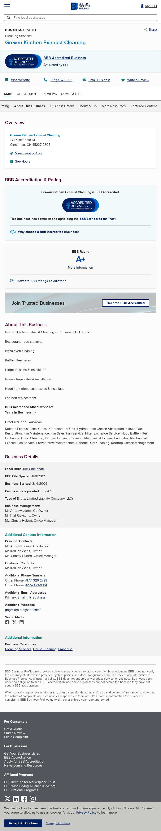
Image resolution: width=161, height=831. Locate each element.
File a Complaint (16, 736)
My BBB (151, 6)
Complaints (71, 94)
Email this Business (31, 597)
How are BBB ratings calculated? (41, 280)
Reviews (50, 94)
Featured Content (144, 106)
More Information (80, 267)
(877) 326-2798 (36, 580)
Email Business (99, 80)
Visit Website (20, 80)
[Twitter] (14, 622)
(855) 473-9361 (36, 585)
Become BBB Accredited (126, 303)
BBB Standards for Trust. (97, 218)
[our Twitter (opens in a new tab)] (7, 800)
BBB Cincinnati (33, 468)
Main (8, 94)
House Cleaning (45, 649)
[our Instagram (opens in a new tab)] (32, 800)
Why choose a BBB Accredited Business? (48, 231)
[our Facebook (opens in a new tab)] (24, 800)
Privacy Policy (86, 812)
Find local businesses (29, 17)
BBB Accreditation (17, 757)
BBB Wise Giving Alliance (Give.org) (30, 786)
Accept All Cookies (23, 823)
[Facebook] (7, 622)
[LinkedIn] (21, 622)
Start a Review (14, 732)
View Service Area (28, 153)
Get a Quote (28, 94)
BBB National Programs (21, 790)
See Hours (22, 161)
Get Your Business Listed (22, 753)
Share (152, 29)
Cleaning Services (18, 649)
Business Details (62, 106)
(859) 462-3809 (61, 80)
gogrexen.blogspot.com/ (23, 609)
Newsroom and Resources (23, 765)
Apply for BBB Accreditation (24, 761)
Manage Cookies (58, 823)
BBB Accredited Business (64, 58)
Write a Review (138, 80)
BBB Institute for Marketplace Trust (29, 782)
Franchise (65, 649)
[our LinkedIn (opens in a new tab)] (16, 800)
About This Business (29, 106)
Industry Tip (88, 106)
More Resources (114, 106)
